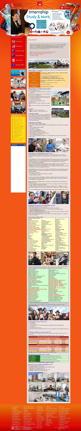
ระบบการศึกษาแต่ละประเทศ (18, 127)
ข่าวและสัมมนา (42, 8)
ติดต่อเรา (55, 8)
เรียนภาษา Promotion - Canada (18, 123)
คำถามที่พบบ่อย (16, 136)
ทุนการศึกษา (34, 8)
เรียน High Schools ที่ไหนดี (17, 139)
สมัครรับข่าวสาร (65, 8)
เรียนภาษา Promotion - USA (17, 120)
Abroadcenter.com (63, 428)
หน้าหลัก (13, 8)
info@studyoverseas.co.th (21, 429)
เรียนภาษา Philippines (17, 124)
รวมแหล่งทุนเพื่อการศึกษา (17, 135)
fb (61, 5)
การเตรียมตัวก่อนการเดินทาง (18, 128)
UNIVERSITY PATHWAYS (17, 140)
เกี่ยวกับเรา (19, 8)
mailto (63, 5)
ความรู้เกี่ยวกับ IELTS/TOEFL (18, 132)
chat (65, 5)
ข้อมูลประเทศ (27, 8)
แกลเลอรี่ (49, 8)
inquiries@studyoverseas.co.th (29, 429)
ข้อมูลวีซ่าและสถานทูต (17, 131)
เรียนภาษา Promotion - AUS (17, 119)
